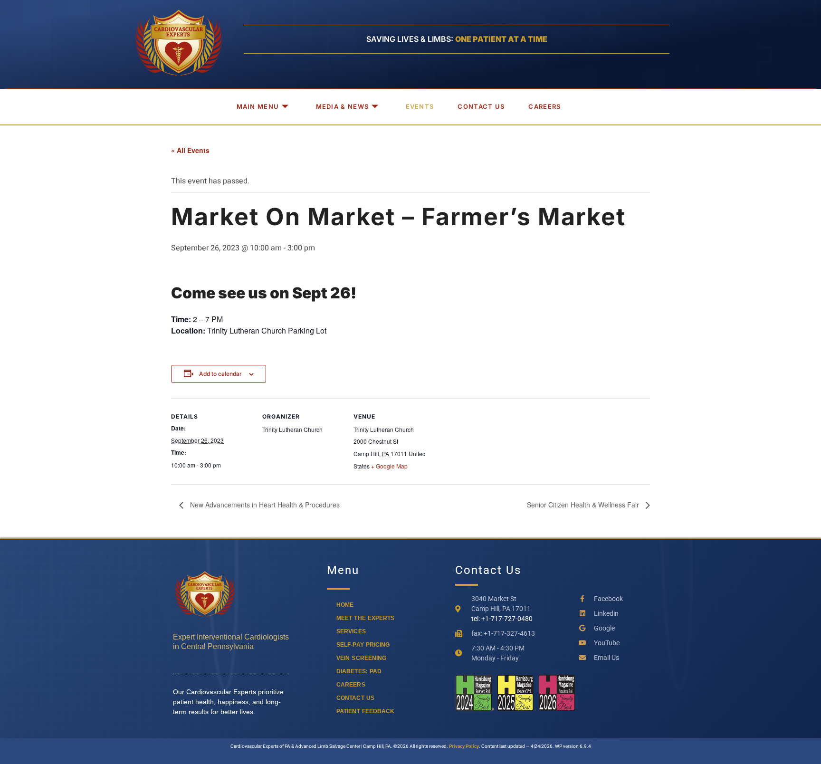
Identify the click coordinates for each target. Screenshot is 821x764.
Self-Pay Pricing (363, 644)
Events (420, 106)
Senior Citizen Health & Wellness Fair (584, 504)
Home (344, 605)
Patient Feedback (365, 711)
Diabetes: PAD (359, 671)
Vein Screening (361, 658)
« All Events (190, 150)
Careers (544, 106)
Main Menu (258, 106)
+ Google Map (389, 466)
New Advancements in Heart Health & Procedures (264, 504)
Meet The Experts (365, 618)
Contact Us (481, 106)
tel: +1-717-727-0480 (502, 618)
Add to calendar (220, 374)
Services (351, 631)
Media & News (342, 106)
